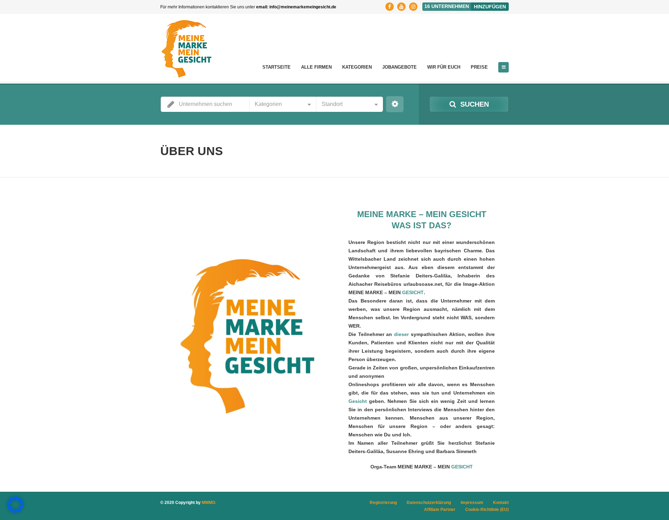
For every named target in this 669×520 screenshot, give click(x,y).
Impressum (472, 502)
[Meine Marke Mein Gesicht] (186, 49)
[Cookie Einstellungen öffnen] (15, 511)
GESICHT (413, 292)
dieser (401, 334)
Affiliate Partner (439, 509)
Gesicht (357, 401)
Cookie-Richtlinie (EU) (487, 509)
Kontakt (501, 502)
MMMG (208, 502)
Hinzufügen (490, 6)
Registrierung (383, 502)
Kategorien (357, 67)
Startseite (276, 67)
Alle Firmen (316, 67)
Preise (479, 67)
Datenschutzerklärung (429, 502)
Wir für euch (443, 67)
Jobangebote (399, 67)
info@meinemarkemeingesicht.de (302, 7)
